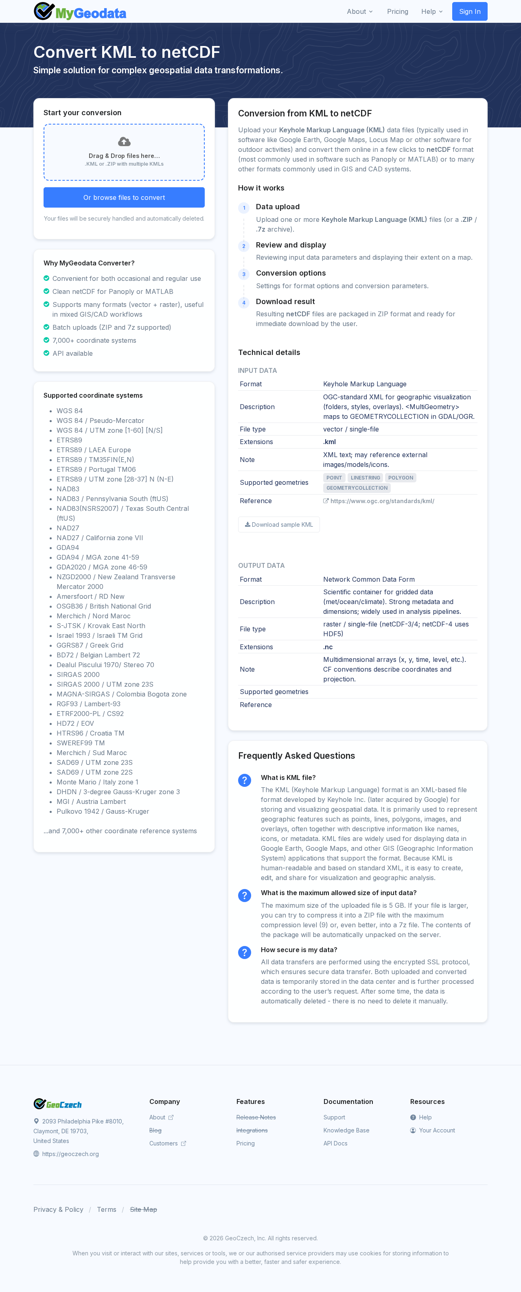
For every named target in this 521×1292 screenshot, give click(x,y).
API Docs (336, 1143)
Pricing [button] (397, 11)
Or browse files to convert (124, 197)
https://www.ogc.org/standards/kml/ (382, 500)
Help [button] (428, 11)
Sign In (470, 11)
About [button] (356, 11)
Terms (106, 1209)
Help (425, 1117)
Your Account (436, 1130)
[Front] (80, 11)
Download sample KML (282, 524)
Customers (164, 1143)
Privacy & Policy (58, 1209)
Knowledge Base (347, 1130)
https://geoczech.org (70, 1153)
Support (334, 1117)
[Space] (57, 1103)
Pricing (245, 1143)
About (158, 1117)
